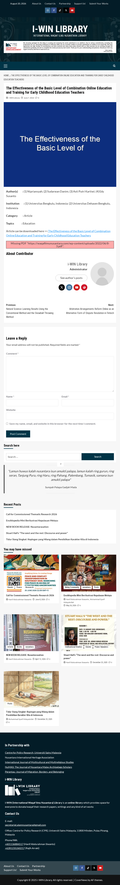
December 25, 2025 (100, 662)
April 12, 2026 (40, 659)
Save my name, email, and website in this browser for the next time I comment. (52, 423)
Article (10, 647)
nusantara (86, 587)
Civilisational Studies (73, 647)
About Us (36, 3)
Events (10, 587)
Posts (96, 587)
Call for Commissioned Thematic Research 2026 (31, 514)
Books (19, 647)
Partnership (65, 3)
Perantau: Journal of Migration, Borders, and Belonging (34, 771)
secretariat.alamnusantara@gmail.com (25, 824)
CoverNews (81, 879)
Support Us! (80, 3)
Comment (12, 353)
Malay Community (72, 587)
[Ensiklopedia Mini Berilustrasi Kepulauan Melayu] (88, 573)
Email (65, 396)
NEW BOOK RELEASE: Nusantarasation (27, 526)
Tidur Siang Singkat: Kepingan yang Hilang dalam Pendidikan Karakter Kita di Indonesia (52, 539)
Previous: (29, 311)
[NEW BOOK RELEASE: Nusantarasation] (31, 632)
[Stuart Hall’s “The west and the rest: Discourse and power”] (88, 632)
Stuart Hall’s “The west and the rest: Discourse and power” (37, 533)
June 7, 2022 (29, 98)
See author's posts (71, 278)
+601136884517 (14, 843)
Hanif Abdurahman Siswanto (20, 599)
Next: (90, 309)
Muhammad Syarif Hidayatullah (21, 719)
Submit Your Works (98, 3)
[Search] (114, 66)
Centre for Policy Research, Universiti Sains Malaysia (33, 752)
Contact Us (50, 3)
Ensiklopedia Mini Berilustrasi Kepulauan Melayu (32, 520)
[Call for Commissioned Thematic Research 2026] (31, 573)
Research (29, 587)
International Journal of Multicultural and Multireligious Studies (39, 762)
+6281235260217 (15, 848)
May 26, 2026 (71, 605)
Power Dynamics (101, 647)
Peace (19, 587)
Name (10, 396)
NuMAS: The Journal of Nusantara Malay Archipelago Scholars (38, 766)
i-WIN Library (60, 29)
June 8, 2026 (40, 599)
